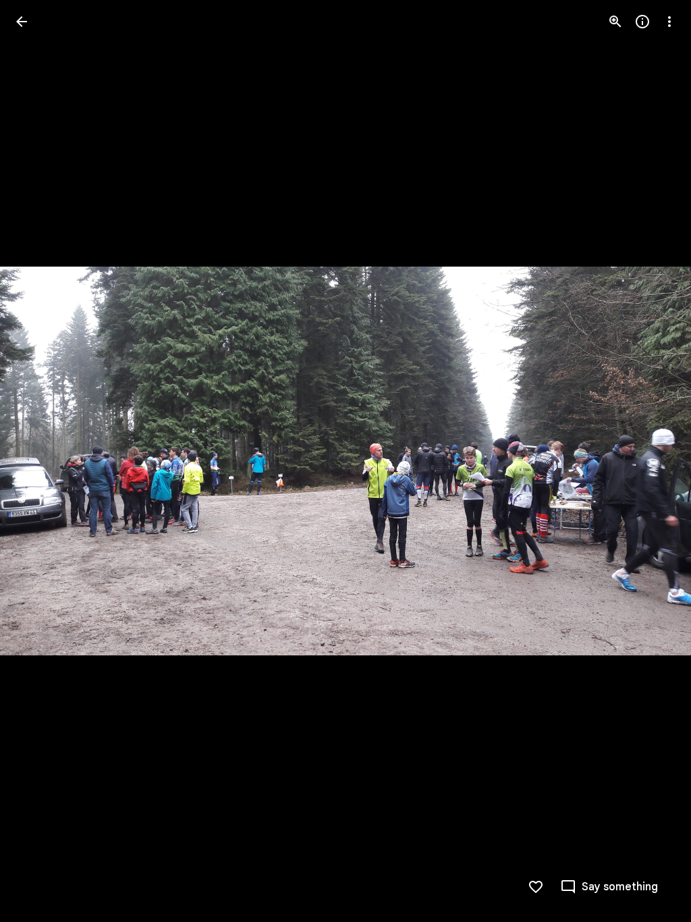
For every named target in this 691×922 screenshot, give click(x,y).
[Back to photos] (21, 21)
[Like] (536, 887)
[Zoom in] (615, 21)
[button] (38, 461)
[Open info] (642, 21)
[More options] (669, 21)
